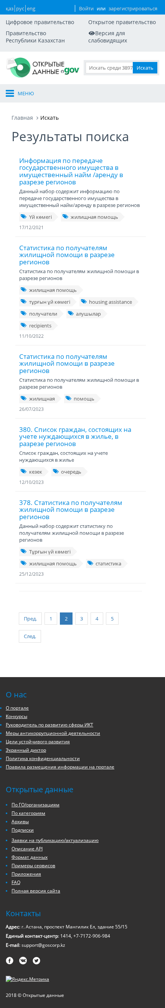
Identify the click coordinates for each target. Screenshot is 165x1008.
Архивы (20, 821)
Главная (22, 117)
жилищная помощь (94, 216)
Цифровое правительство (40, 22)
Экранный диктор (26, 750)
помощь (84, 398)
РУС (20, 8)
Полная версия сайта (36, 890)
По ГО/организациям (35, 804)
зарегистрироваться (133, 8)
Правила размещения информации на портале (60, 767)
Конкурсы (16, 716)
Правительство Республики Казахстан (35, 36)
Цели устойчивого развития (38, 741)
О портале (17, 708)
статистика (108, 563)
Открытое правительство (122, 22)
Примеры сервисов (33, 865)
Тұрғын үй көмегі (50, 551)
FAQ (16, 882)
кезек (35, 471)
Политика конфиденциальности (43, 758)
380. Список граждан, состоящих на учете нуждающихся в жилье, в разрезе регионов (75, 436)
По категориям (28, 813)
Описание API (27, 848)
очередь (71, 471)
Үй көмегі (40, 216)
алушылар (88, 313)
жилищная (42, 398)
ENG (31, 8)
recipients (40, 325)
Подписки (23, 830)
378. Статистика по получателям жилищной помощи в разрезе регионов (70, 509)
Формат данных (30, 857)
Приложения (26, 874)
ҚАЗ (9, 8)
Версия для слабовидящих (107, 36)
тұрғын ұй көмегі (49, 301)
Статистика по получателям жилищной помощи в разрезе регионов (67, 254)
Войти (86, 8)
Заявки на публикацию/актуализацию (55, 840)
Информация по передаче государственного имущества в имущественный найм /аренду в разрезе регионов (71, 171)
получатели (43, 313)
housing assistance (110, 301)
